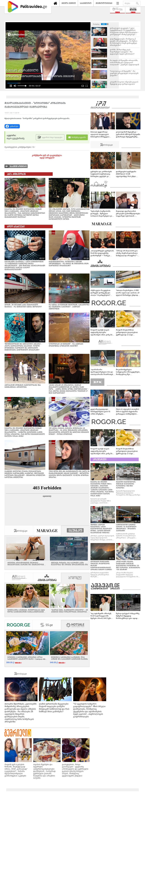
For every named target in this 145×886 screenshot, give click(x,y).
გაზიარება (14, 126)
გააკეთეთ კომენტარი (18, 166)
